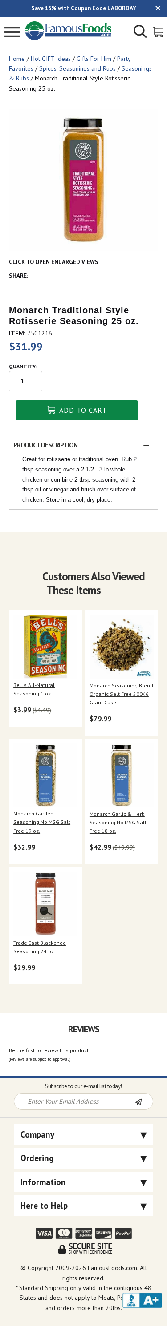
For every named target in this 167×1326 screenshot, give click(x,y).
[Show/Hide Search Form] (140, 32)
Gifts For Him (94, 59)
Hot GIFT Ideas (51, 59)
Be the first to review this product (49, 1050)
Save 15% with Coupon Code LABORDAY (83, 8)
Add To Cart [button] (82, 410)
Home (17, 59)
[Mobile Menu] (12, 33)
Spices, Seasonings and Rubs (77, 68)
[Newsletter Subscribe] (144, 1102)
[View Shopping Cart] (159, 31)
